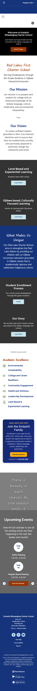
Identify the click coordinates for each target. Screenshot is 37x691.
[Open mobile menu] (4, 3)
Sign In (18, 646)
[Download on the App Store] (18, 682)
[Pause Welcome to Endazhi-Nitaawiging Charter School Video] (32, 23)
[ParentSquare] (18, 671)
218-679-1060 (23, 459)
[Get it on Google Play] (18, 676)
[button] (29, 3)
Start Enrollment (18, 454)
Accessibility (18, 643)
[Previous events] (4, 583)
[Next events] (32, 583)
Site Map (19, 639)
